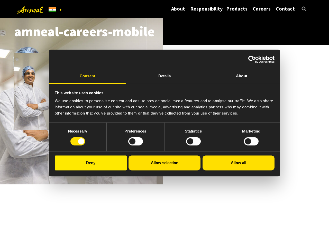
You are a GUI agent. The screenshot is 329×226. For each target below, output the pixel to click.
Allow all (238, 163)
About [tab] (241, 76)
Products (237, 8)
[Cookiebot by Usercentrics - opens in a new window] (252, 59)
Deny (90, 163)
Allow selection (164, 163)
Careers (262, 8)
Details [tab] (164, 76)
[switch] (135, 141)
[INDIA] (55, 10)
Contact (285, 8)
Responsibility (206, 8)
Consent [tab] (87, 76)
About (178, 8)
